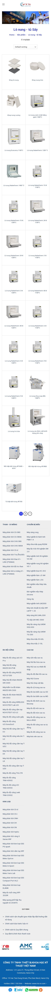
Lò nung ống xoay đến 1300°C (37, 397)
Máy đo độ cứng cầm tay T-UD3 (13, 767)
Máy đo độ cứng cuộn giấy (13, 717)
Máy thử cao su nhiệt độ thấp (36, 668)
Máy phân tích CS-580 (11, 532)
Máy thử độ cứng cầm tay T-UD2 (14, 745)
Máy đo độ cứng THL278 (13, 773)
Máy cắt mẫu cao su (35, 658)
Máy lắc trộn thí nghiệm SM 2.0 (37, 550)
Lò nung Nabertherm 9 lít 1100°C (38, 362)
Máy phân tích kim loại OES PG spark (13, 845)
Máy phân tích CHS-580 (12, 541)
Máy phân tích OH (10, 823)
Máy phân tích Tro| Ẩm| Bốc (13, 554)
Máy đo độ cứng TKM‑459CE (9, 779)
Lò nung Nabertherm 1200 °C (37, 150)
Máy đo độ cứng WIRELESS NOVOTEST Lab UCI (13, 703)
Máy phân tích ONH (10, 818)
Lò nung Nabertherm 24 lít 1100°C (37, 221)
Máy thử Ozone (33, 678)
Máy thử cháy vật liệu (35, 683)
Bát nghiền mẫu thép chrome (35, 593)
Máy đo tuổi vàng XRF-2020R (12, 894)
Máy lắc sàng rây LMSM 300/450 (36, 625)
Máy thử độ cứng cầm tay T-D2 (14, 730)
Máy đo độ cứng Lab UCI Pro (12, 659)
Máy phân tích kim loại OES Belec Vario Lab (13, 871)
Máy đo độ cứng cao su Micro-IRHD (36, 718)
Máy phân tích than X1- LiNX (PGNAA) (12, 560)
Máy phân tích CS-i (10, 814)
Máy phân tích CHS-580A (13, 546)
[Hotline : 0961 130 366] (40, 990)
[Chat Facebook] (10, 990)
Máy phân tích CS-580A (12, 537)
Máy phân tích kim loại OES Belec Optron (13, 857)
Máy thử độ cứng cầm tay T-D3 (14, 752)
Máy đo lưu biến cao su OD (37, 692)
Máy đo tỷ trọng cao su (36, 687)
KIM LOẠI (7, 801)
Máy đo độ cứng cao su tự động (37, 726)
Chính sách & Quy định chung (16, 930)
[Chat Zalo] (18, 990)
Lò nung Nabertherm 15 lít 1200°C (13, 221)
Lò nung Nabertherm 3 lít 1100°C (38, 257)
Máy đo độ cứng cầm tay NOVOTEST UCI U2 (12, 710)
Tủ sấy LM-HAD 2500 (35, 620)
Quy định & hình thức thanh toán (17, 934)
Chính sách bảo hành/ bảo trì (16, 923)
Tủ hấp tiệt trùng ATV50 (13, 501)
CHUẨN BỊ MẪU (33, 524)
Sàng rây (30, 599)
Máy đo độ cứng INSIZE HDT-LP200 (12, 673)
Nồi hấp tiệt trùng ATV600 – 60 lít (14, 467)
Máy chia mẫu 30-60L (35, 639)
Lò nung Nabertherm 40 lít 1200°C (13, 327)
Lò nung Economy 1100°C (14, 150)
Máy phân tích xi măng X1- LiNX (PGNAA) (13, 572)
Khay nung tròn (37, 80)
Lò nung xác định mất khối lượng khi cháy (37, 432)
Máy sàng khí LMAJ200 (36, 615)
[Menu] (3, 4)
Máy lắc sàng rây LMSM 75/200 (36, 633)
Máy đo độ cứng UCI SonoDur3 (9, 722)
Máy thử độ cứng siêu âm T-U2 (13, 737)
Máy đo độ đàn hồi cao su (37, 674)
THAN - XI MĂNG (10, 524)
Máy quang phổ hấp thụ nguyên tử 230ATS (12, 901)
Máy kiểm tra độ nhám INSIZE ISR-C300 (11, 688)
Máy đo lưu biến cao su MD (37, 696)
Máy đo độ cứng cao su (36, 732)
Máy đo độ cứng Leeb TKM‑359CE (11, 793)
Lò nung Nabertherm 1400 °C (13, 185)
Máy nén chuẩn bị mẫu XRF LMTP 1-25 (37, 609)
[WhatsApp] (31, 990)
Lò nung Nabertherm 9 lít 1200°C (14, 397)
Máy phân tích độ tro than (13, 566)
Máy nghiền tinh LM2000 (36, 603)
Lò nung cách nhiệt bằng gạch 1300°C (38, 116)
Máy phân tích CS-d (10, 550)
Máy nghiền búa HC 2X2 (36, 571)
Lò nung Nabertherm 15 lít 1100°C (37, 186)
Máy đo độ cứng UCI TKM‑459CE (11, 786)
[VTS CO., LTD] (25, 4)
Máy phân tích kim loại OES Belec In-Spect (13, 864)
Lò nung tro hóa (14, 431)
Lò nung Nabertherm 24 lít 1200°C (13, 257)
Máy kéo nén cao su (34, 736)
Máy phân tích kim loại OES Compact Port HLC (13, 879)
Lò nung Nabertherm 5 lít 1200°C (14, 362)
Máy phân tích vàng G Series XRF (11, 837)
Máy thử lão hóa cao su (36, 662)
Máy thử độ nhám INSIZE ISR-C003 (12, 681)
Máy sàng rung (32, 532)
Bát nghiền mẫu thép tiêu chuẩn (37, 585)
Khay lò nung (14, 80)
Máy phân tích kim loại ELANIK (11, 886)
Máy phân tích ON (10, 827)
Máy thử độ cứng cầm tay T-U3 (14, 759)
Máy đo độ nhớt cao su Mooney (36, 702)
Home (11, 35)
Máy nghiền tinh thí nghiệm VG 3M (37, 557)
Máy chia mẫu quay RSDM (37, 544)
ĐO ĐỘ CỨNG (8, 650)
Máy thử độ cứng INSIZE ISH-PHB (9, 666)
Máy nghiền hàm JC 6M (36, 575)
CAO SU (30, 650)
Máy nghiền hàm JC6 (35, 580)
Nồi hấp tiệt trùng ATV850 (37, 466)
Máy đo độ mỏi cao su (35, 708)
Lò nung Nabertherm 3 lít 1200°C (14, 292)
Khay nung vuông (13, 115)
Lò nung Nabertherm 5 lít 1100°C (38, 327)
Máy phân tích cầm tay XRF (13, 851)
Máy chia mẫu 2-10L (35, 643)
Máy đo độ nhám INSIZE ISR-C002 (12, 696)
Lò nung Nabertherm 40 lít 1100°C (37, 292)
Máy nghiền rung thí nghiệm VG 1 (38, 564)
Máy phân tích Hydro (11, 832)
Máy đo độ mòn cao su (36, 713)
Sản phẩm (21, 35)
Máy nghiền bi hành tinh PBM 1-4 (36, 538)
